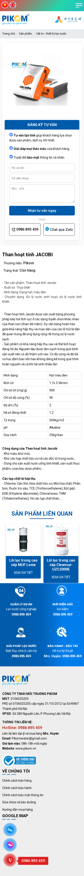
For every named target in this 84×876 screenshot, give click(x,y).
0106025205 (20, 698)
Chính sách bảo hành (17, 788)
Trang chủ (8, 33)
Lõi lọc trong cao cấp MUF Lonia (23, 562)
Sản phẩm (25, 33)
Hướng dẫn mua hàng (17, 809)
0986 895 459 (27, 229)
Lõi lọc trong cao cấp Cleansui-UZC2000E (61, 564)
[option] (23, 550)
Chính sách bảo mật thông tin (22, 795)
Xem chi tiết (23, 572)
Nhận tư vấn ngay (42, 211)
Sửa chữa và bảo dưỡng (19, 802)
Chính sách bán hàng (17, 780)
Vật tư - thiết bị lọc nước (51, 33)
